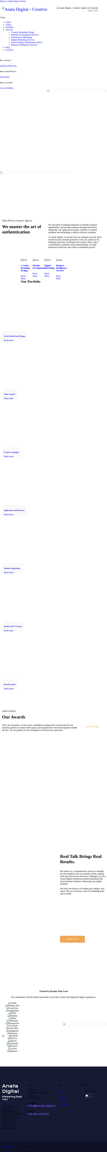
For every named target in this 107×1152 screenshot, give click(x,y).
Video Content (9, 394)
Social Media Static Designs (14, 336)
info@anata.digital (41, 1105)
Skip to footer (20, 1)
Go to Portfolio (6, 88)
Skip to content (6, 1)
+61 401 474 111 (38, 1114)
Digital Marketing (49, 266)
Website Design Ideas (12, 568)
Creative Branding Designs (25, 268)
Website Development (39, 266)
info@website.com (8, 66)
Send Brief (4, 77)
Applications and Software (14, 510)
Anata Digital (8, 1146)
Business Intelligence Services (61, 268)
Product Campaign (11, 452)
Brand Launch (9, 684)
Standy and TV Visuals (13, 626)
